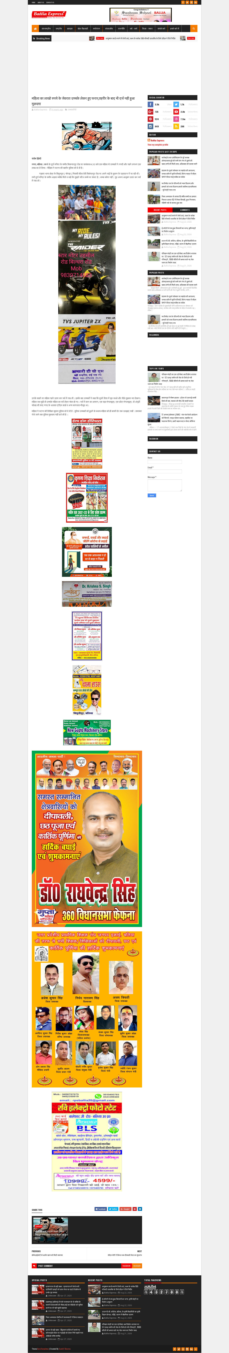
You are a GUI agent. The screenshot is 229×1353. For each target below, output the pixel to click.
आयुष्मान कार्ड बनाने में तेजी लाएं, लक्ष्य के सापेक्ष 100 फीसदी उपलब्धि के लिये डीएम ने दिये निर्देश (94, 38)
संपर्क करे (161, 28)
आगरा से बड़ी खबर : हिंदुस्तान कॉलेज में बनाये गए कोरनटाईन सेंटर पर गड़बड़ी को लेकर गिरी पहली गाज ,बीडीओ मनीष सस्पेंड (64, 1332)
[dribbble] (183, 1349)
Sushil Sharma (65, 1348)
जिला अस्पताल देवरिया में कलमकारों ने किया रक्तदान (64, 1317)
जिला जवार (53, 38)
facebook (126, 1265)
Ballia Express (157, 140)
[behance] (195, 2)
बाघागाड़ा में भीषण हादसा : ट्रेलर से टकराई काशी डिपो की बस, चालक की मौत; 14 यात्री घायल (179, 399)
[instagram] (191, 2)
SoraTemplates (43, 1348)
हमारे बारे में (174, 28)
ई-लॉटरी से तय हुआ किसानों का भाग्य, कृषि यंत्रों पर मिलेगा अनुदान (174, 38)
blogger (137, 1265)
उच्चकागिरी (72, 109)
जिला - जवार (147, 28)
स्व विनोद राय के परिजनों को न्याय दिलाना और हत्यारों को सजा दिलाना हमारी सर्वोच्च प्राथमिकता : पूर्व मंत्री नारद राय (179, 186)
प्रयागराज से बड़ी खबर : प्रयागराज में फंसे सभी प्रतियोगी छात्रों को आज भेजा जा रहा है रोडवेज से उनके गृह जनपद (63, 1289)
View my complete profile (158, 144)
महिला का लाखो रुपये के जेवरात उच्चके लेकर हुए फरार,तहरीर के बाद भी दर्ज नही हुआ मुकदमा (51, 1234)
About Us (41, 2)
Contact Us (50, 2)
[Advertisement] (114, 66)
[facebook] (183, 2)
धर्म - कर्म (133, 28)
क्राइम (70, 28)
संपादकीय (109, 28)
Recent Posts (160, 210)
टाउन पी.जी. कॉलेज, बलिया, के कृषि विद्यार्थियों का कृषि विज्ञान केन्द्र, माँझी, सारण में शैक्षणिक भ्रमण (179, 242)
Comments (184, 210)
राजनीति (121, 28)
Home (33, 2)
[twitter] (187, 2)
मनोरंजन (96, 28)
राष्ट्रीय (59, 28)
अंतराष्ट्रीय (46, 28)
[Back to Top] (195, 1349)
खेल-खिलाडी (83, 28)
